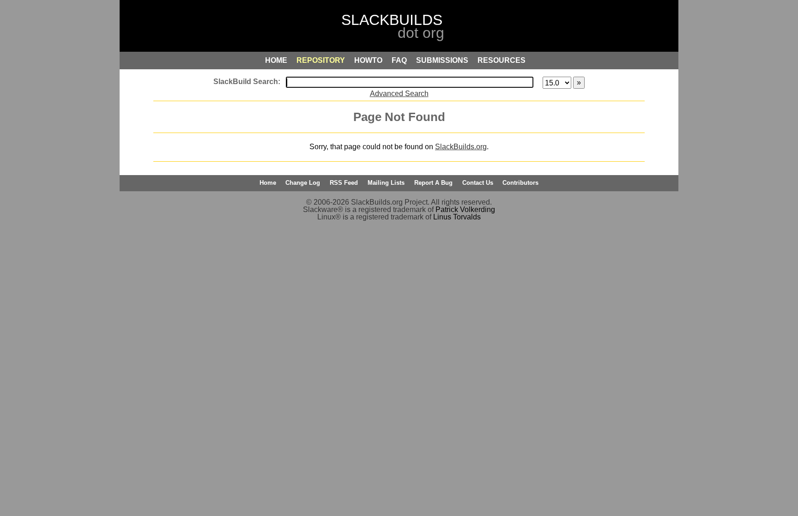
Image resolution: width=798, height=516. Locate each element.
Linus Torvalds (457, 217)
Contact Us (477, 182)
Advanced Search (399, 93)
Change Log (302, 182)
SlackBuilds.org (461, 147)
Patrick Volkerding (465, 209)
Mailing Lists (386, 182)
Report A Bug (433, 182)
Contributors (520, 182)
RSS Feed (344, 182)
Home (268, 182)
